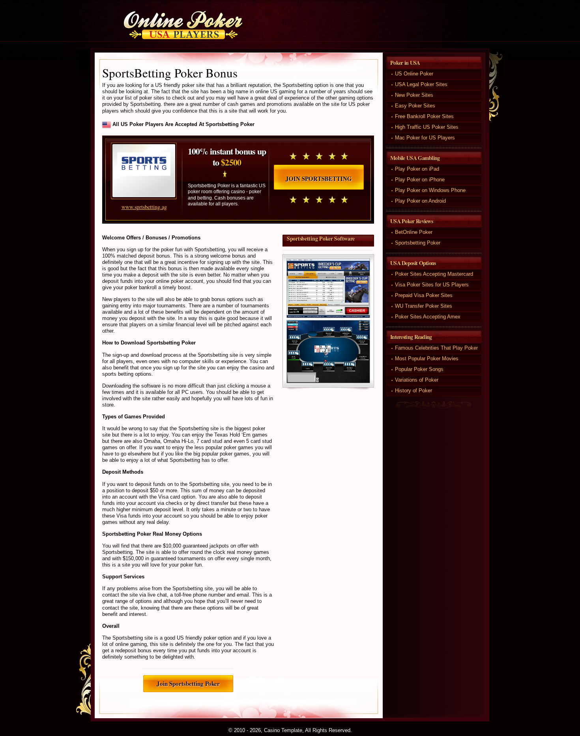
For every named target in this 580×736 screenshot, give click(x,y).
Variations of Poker (416, 380)
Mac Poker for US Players (425, 138)
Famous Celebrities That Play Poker (436, 348)
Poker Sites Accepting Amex (427, 317)
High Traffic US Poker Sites (426, 127)
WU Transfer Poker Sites (423, 306)
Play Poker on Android (420, 201)
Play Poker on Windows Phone (430, 190)
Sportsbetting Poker (417, 243)
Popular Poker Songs (419, 369)
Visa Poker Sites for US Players (432, 285)
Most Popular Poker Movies (426, 358)
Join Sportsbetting (319, 178)
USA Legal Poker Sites (421, 84)
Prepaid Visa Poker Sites (424, 295)
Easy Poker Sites (415, 106)
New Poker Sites (414, 95)
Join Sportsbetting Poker (188, 683)
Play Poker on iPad (417, 169)
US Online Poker (414, 74)
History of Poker (413, 390)
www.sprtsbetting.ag (144, 207)
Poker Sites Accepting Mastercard (434, 274)
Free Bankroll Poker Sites (424, 116)
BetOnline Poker (413, 232)
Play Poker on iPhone (420, 180)
